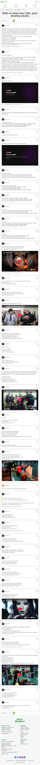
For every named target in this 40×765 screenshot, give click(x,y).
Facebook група (23, 743)
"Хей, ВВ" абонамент (5, 730)
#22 (37, 415)
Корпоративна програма (6, 731)
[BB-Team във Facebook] (15, 757)
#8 (37, 183)
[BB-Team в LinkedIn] (25, 757)
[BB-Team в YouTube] (22, 757)
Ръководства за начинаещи (7, 741)
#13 (37, 244)
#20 (37, 369)
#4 (37, 120)
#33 (37, 570)
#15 (37, 290)
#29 (37, 523)
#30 (37, 536)
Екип (21, 731)
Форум (2, 9)
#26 (37, 486)
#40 (37, 703)
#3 (37, 110)
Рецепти (3, 747)
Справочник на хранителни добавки (9, 752)
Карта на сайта (30, 760)
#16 (37, 301)
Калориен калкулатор (6, 744)
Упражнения (4, 750)
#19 (37, 358)
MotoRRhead (7, 131)
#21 (37, 388)
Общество (23, 739)
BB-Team (22, 725)
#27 (37, 495)
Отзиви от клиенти (24, 729)
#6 (37, 141)
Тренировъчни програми (6, 748)
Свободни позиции (24, 732)
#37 (37, 640)
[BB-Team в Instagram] (20, 757)
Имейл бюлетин (23, 734)
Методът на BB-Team (25, 728)
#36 (37, 624)
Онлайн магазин (5, 733)
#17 (37, 331)
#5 (37, 132)
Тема (24, 9)
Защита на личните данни (21, 760)
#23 (37, 429)
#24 (37, 443)
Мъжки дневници (17, 9)
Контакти (22, 737)
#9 (37, 196)
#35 (37, 592)
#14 (37, 279)
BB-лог (21, 735)
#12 (37, 232)
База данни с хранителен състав (8, 745)
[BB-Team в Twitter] (18, 757)
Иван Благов (7, 25)
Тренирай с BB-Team (6, 728)
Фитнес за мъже (9, 9)
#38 (37, 653)
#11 (37, 219)
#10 (37, 207)
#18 (37, 345)
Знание (3, 739)
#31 (37, 547)
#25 (37, 452)
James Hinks (7, 485)
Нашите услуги (5, 725)
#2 (37, 78)
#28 (37, 512)
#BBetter (22, 741)
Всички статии (4, 753)
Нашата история (24, 727)
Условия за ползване (11, 760)
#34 (37, 581)
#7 (37, 171)
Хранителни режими (5, 743)
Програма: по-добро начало (7, 727)
